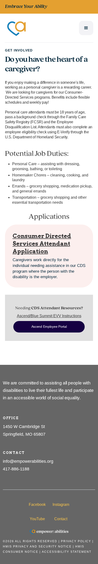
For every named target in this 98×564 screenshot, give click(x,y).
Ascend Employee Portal (49, 326)
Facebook (37, 504)
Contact (60, 519)
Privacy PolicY (76, 541)
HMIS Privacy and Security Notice (37, 546)
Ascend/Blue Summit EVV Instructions (49, 316)
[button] (86, 28)
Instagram (61, 504)
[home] (17, 28)
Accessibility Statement (66, 551)
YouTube (37, 519)
